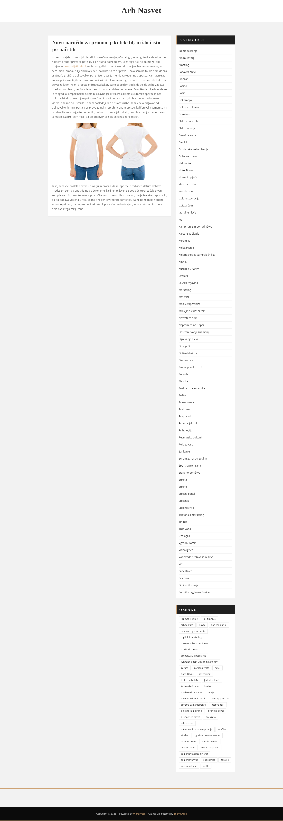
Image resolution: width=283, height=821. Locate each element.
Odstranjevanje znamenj (194, 332)
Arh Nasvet (141, 10)
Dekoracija (185, 100)
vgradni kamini (210, 741)
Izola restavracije (189, 198)
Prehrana (184, 409)
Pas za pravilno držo (191, 367)
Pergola (183, 374)
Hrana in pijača (188, 177)
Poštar (183, 395)
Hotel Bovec (186, 170)
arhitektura (187, 624)
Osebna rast (186, 360)
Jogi (181, 219)
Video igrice (186, 550)
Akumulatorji (187, 58)
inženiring (204, 674)
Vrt (180, 564)
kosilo (207, 686)
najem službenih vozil (193, 698)
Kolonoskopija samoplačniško (197, 255)
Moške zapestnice (189, 304)
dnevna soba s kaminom (194, 643)
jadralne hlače (212, 680)
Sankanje (184, 451)
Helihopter (185, 163)
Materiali (184, 297)
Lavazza (183, 276)
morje (211, 692)
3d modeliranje (188, 51)
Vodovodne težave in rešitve (196, 557)
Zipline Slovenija (188, 585)
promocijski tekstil (75, 66)
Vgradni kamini (188, 543)
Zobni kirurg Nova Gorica (194, 592)
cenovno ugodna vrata (193, 631)
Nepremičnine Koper (191, 325)
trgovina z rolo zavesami (207, 735)
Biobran (184, 79)
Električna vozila (188, 121)
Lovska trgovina (188, 283)
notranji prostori (220, 698)
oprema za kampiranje (193, 704)
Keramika (184, 240)
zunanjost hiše (189, 766)
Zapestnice (185, 571)
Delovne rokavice (189, 107)
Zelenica (184, 578)
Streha (183, 479)
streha (184, 735)
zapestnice (209, 759)
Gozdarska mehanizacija (193, 149)
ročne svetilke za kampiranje (196, 729)
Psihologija (185, 430)
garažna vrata (201, 667)
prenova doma (216, 710)
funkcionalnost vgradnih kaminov (199, 661)
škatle (206, 766)
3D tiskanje (210, 618)
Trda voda (185, 529)
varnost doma (188, 741)
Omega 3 (184, 346)
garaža (184, 667)
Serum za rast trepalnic (193, 458)
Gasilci (183, 142)
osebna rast (217, 704)
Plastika (183, 381)
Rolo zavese (186, 444)
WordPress (139, 813)
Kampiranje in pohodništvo (195, 226)
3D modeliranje (189, 618)
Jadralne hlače (187, 212)
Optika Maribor (188, 353)
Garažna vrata (187, 135)
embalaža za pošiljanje (193, 655)
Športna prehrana (190, 465)
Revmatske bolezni (190, 437)
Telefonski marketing (191, 515)
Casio (182, 93)
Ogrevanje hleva (188, 339)
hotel (217, 667)
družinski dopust (190, 649)
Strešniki (184, 501)
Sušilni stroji (186, 508)
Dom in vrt (185, 114)
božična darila (218, 624)
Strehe (183, 486)
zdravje (225, 759)
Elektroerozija (187, 128)
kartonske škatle (190, 686)
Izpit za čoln (186, 205)
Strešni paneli (187, 494)
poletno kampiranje (191, 710)
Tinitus (183, 522)
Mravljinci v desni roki (192, 311)
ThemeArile (180, 813)
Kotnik (183, 262)
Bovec (202, 624)
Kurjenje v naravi (189, 269)
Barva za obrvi (187, 72)
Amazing (184, 65)
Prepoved (185, 416)
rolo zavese (187, 723)
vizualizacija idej (210, 747)
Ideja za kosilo (187, 184)
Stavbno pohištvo (189, 472)
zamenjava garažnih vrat (194, 753)
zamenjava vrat (189, 759)
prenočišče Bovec (190, 716)
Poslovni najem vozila (192, 388)
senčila (222, 729)
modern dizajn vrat (191, 692)
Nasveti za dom (188, 318)
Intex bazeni (186, 191)
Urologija (184, 536)
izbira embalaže (189, 680)
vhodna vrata (188, 747)
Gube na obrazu (188, 156)
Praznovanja (186, 402)
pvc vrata (211, 716)
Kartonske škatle (189, 233)
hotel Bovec (187, 674)
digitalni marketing (191, 637)
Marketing (185, 290)
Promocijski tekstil (190, 423)
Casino (183, 86)
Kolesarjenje (186, 247)
